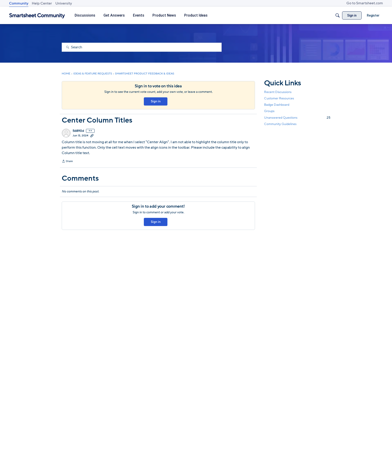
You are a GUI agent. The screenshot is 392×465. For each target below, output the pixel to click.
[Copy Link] (92, 135)
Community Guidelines (280, 124)
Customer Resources (279, 98)
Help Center (42, 3)
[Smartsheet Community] (37, 15)
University (63, 3)
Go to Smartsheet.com (364, 3)
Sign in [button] (156, 101)
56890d (78, 131)
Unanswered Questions (297, 118)
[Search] (337, 15)
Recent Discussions (278, 92)
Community (18, 3)
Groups (269, 111)
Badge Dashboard (276, 105)
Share (67, 161)
